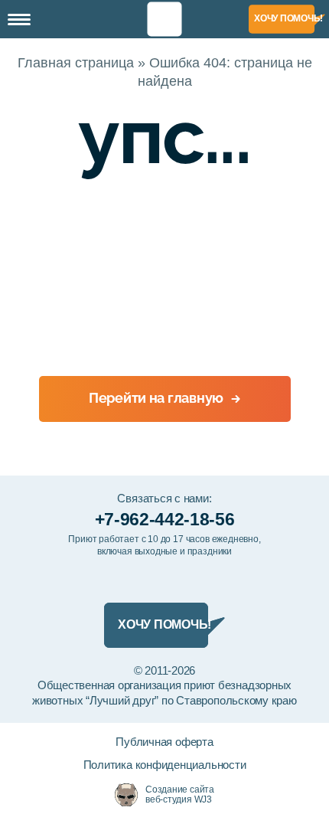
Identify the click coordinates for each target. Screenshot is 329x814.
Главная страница (76, 62)
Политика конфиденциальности (164, 764)
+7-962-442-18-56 (164, 519)
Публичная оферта (164, 741)
